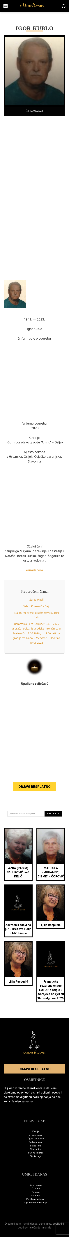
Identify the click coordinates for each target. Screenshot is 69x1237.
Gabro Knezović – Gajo (36, 606)
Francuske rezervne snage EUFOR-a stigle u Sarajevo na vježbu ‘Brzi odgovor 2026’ (50, 990)
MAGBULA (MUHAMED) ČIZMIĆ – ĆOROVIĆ (51, 872)
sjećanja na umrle (40, 1227)
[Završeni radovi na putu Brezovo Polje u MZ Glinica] (18, 903)
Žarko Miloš (36, 599)
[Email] (55, 122)
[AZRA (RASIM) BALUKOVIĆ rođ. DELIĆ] (18, 846)
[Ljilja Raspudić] (50, 903)
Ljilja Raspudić (51, 925)
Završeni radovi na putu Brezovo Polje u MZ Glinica (18, 929)
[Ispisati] (47, 122)
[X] (22, 122)
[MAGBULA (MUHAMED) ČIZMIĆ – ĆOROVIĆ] (50, 846)
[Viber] (30, 122)
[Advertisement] (34, 166)
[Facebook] (13, 122)
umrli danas (31, 1223)
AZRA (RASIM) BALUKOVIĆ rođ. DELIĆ (18, 872)
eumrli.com (34, 570)
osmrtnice (45, 1223)
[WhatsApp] (39, 122)
